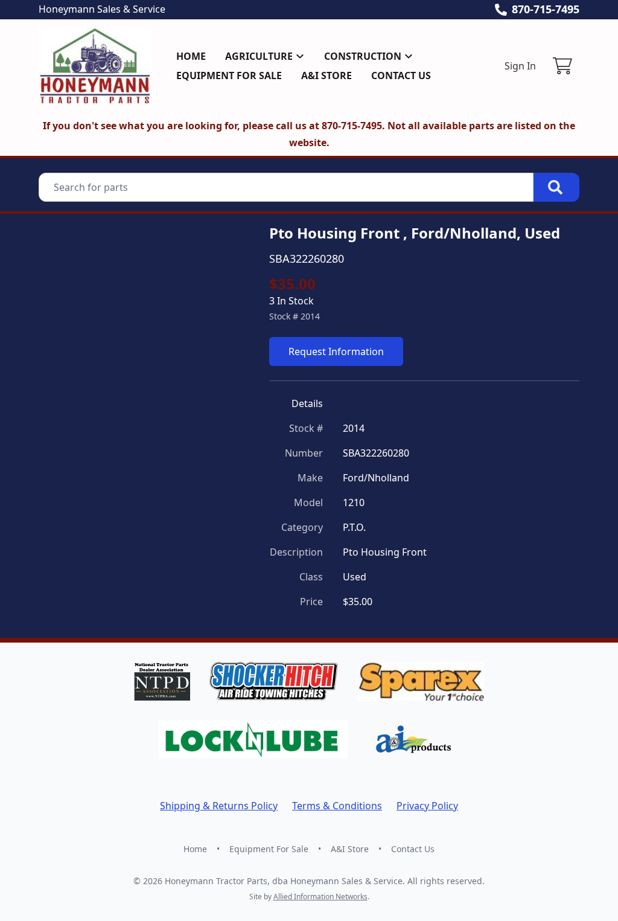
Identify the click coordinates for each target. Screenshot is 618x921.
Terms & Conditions (337, 805)
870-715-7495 (545, 9)
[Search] (556, 187)
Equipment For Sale (229, 75)
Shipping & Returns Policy (219, 805)
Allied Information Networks (320, 896)
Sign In (520, 65)
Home (191, 56)
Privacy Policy (427, 805)
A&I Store (326, 75)
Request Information (336, 351)
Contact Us (401, 75)
